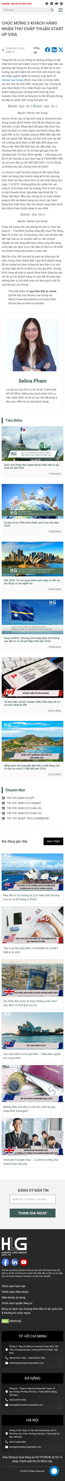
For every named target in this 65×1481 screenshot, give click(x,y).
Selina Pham (32, 381)
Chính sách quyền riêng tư (17, 1303)
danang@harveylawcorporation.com (26, 1405)
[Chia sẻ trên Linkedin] (54, 50)
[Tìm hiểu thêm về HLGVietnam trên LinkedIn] (52, 4)
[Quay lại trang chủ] (14, 1254)
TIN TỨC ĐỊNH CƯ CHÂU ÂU (24, 808)
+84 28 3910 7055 (17, 1358)
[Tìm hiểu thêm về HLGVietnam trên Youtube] (56, 4)
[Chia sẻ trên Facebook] (47, 50)
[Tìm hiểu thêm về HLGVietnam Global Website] (61, 4)
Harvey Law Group (12, 80)
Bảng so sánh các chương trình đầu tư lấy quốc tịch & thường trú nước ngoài (32, 1310)
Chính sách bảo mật (13, 1286)
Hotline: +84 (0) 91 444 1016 (17, 3)
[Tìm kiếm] (52, 10)
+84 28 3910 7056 (36, 1358)
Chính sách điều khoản (15, 1291)
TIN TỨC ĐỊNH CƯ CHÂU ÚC (24, 813)
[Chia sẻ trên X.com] (60, 50)
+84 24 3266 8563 (17, 1442)
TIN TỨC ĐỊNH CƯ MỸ (20, 798)
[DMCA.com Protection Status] (12, 1322)
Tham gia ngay (32, 1213)
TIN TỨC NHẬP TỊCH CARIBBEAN (28, 818)
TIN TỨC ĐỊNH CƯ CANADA (24, 803)
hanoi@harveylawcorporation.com (25, 1447)
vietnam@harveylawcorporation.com (26, 1363)
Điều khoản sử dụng (13, 1297)
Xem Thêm (53, 841)
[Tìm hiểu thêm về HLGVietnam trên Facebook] (47, 4)
